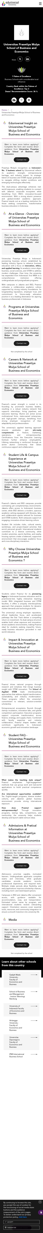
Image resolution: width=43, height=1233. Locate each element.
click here (23, 1217)
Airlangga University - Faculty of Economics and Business (15, 1025)
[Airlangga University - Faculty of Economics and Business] (32, 1020)
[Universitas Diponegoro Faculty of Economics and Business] (32, 1037)
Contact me (21, 159)
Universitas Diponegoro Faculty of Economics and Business (15, 1042)
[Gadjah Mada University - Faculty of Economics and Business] (32, 975)
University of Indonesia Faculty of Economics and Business (16, 1010)
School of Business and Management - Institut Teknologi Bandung (17, 995)
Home (4, 110)
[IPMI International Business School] (32, 1054)
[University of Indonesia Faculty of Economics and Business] (32, 1006)
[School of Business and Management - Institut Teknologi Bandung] (32, 992)
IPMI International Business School (16, 1055)
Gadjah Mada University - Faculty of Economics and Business (15, 980)
